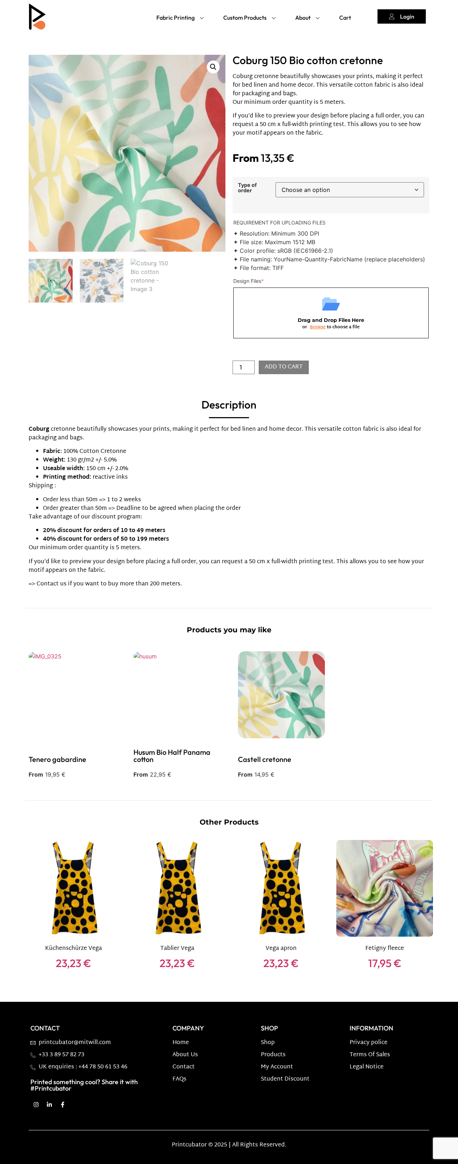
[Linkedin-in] (49, 1104)
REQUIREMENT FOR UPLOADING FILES (279, 222)
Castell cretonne (264, 759)
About (303, 17)
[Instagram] (36, 1104)
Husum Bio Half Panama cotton (171, 756)
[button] (213, 67)
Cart (345, 17)
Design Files (248, 281)
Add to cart (284, 367)
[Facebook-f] (62, 1104)
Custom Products (245, 17)
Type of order (247, 188)
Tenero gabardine (57, 759)
